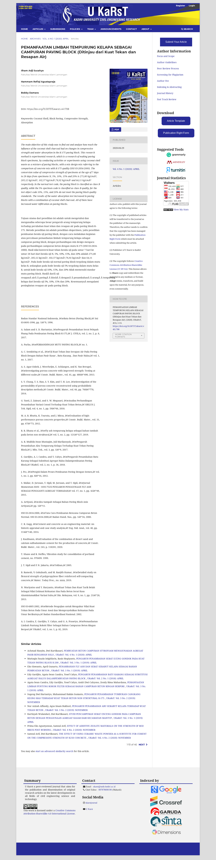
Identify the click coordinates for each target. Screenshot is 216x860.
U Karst (89, 809)
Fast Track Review (166, 99)
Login (192, 5)
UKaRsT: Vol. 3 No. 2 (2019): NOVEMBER (66, 710)
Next (142, 744)
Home (24, 38)
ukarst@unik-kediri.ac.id (104, 786)
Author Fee (163, 80)
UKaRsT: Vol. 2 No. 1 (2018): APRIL (105, 678)
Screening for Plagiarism (170, 74)
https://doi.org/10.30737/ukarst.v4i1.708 (48, 109)
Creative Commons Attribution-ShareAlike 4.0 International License (49, 812)
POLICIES (75, 29)
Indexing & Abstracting (169, 86)
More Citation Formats (123, 335)
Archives (35, 38)
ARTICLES (38, 29)
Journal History (165, 93)
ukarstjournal (91, 803)
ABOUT (146, 29)
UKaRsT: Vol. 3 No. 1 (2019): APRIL (78, 662)
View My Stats (181, 209)
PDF (116, 129)
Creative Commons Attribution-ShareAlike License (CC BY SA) (126, 265)
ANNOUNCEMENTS (111, 29)
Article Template (176, 121)
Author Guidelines (166, 62)
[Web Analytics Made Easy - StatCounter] (168, 209)
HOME (24, 29)
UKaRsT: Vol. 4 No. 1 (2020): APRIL (74, 654)
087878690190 (105, 790)
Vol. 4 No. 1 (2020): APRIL (56, 38)
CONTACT (131, 29)
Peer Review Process (168, 68)
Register (180, 5)
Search (188, 29)
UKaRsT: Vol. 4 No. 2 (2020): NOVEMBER (74, 729)
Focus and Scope (166, 56)
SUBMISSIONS (57, 29)
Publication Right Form (176, 133)
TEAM (90, 29)
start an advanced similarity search (54, 751)
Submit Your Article (176, 42)
